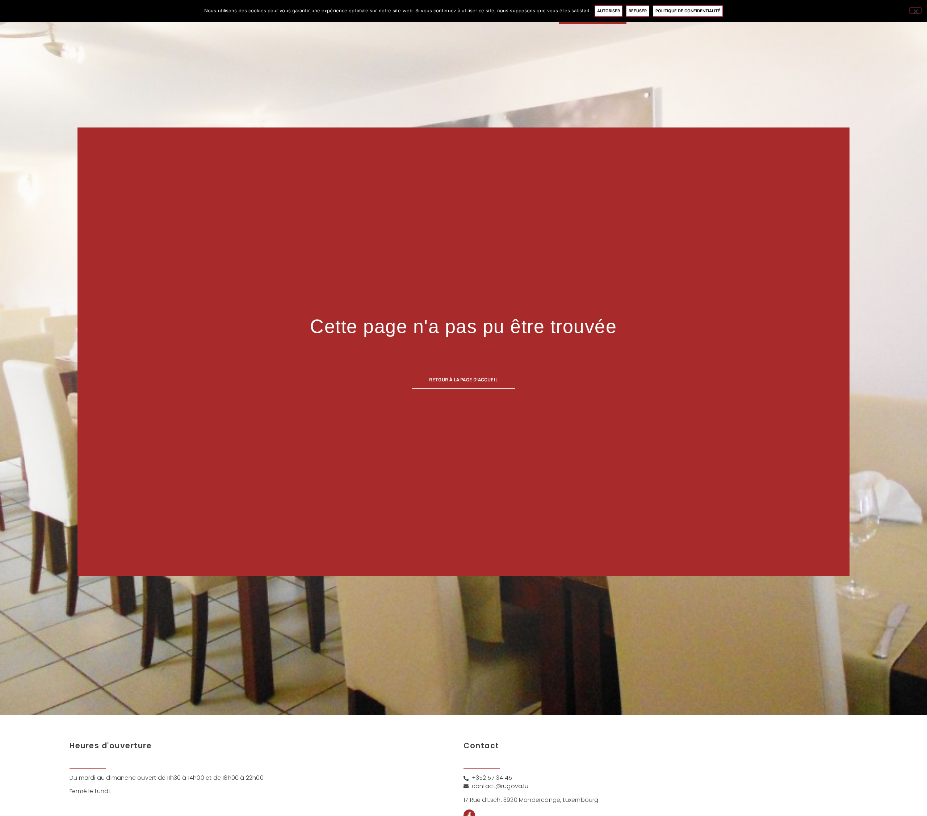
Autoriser (608, 10)
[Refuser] (915, 10)
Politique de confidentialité (687, 10)
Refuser (638, 10)
